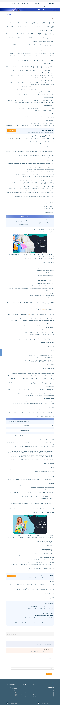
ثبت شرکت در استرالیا (23, 690)
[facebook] (14, 690)
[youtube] (9, 690)
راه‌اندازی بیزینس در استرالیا (16, 592)
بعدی (7, 14)
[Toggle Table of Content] (52, 19)
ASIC (30, 314)
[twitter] (12, 690)
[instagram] (16, 690)
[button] (44, 6)
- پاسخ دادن (44, 643)
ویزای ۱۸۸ (34, 687)
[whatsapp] (7, 690)
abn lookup (44, 309)
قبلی (9, 14)
